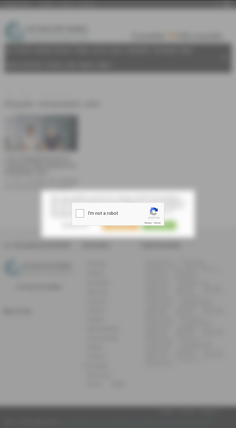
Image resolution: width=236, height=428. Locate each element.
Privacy (148, 223)
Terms (157, 223)
